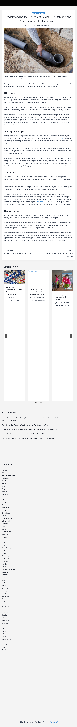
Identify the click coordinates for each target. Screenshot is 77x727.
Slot (3, 617)
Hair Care (5, 564)
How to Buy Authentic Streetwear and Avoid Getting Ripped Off (23, 434)
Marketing (5, 588)
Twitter (4, 636)
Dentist (4, 515)
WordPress (5, 650)
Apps (3, 473)
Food (3, 545)
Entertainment (6, 532)
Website (4, 644)
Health (4, 566)
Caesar (28, 25)
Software (5, 623)
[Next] (71, 336)
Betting (4, 483)
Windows (5, 647)
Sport (3, 626)
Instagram (5, 572)
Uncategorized (6, 639)
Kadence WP (54, 722)
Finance (4, 540)
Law (3, 577)
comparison (6, 507)
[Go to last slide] (6, 336)
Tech (3, 628)
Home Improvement (38, 13)
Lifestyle (4, 580)
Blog (3, 489)
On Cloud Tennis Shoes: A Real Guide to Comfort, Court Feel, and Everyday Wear (29, 429)
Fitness (4, 542)
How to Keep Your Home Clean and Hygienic (61, 297)
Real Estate (6, 607)
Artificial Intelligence (8, 475)
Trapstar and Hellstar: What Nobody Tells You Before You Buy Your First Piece (28, 438)
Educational (6, 521)
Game (4, 550)
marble (4, 585)
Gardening (5, 556)
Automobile (5, 478)
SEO (3, 609)
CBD (3, 499)
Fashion (4, 537)
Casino (4, 497)
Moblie (4, 593)
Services (5, 612)
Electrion (5, 524)
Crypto (4, 510)
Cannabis (5, 494)
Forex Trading (6, 548)
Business (5, 491)
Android (4, 470)
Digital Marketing (7, 518)
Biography (5, 486)
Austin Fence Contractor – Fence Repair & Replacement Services (38, 292)
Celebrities (5, 502)
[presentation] (14, 277)
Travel (4, 634)
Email (3, 526)
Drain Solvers (60, 138)
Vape (3, 642)
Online (4, 599)
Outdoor (4, 601)
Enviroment (5, 534)
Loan (3, 583)
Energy (4, 529)
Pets (3, 604)
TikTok (4, 631)
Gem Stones (6, 558)
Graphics (5, 561)
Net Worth (5, 596)
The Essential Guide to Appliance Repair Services (59, 253)
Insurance (5, 575)
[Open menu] (73, 3)
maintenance (40, 202)
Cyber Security (7, 513)
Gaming (4, 553)
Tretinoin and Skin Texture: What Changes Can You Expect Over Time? (25, 425)
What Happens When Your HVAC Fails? (17, 252)
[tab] (35, 402)
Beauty (4, 481)
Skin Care (5, 615)
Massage (5, 591)
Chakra (4, 505)
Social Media (6, 620)
